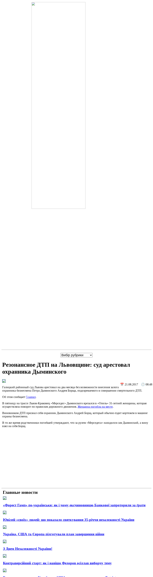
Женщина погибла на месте (95, 406)
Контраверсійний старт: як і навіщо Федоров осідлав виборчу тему (57, 563)
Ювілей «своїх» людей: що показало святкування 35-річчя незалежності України (68, 520)
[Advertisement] (76, 460)
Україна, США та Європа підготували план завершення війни (53, 534)
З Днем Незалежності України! (27, 549)
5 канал (31, 396)
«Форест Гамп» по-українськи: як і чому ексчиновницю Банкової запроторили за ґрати (74, 505)
